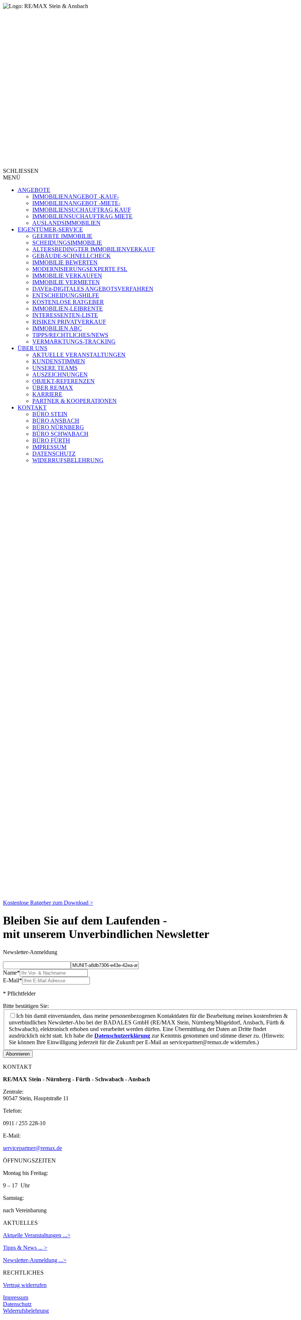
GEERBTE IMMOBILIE (62, 236)
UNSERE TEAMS (54, 368)
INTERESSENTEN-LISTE (65, 315)
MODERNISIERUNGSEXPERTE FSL (79, 269)
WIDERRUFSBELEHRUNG (68, 460)
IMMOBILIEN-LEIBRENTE (67, 308)
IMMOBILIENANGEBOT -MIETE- (76, 203)
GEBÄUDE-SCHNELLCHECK (71, 256)
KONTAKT (32, 407)
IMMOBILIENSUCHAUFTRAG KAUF (81, 210)
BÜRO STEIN (50, 414)
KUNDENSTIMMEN (58, 361)
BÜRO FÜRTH (51, 440)
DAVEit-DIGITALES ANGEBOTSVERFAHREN (92, 289)
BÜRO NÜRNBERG (58, 427)
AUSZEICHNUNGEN (60, 374)
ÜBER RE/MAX (52, 388)
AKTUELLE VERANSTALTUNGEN (79, 355)
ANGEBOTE (34, 190)
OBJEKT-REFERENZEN (63, 381)
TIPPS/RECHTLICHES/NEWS (70, 335)
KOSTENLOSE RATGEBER (68, 302)
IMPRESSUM (49, 447)
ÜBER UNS (32, 348)
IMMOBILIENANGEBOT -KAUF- (75, 196)
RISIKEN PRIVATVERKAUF (69, 322)
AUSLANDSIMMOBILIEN (66, 223)
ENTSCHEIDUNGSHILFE (65, 295)
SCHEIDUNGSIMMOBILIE (67, 243)
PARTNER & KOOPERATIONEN (74, 401)
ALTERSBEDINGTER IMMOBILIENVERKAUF (93, 249)
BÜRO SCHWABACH (60, 434)
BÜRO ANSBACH (55, 421)
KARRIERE (47, 394)
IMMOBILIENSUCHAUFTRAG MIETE (82, 216)
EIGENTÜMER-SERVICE (50, 229)
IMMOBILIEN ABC (57, 328)
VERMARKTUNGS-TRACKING (74, 341)
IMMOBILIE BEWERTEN (65, 262)
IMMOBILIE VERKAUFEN (67, 275)
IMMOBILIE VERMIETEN (66, 282)
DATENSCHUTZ (54, 453)
